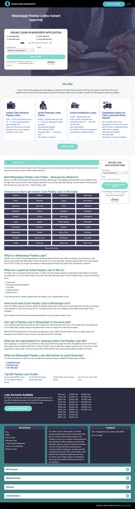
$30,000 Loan (86, 407)
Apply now (36, 57)
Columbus (63, 211)
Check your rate (18, 408)
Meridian (39, 201)
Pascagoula (87, 217)
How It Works (10, 438)
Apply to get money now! (115, 186)
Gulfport (40, 195)
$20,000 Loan (86, 402)
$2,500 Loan (73, 402)
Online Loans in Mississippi (108, 506)
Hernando (39, 227)
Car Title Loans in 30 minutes (38, 43)
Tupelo (63, 201)
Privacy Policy (109, 193)
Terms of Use (14, 63)
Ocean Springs (63, 222)
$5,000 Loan (73, 410)
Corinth (87, 227)
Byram (15, 243)
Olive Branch (87, 201)
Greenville (15, 206)
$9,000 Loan (85, 394)
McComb (87, 232)
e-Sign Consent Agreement (15, 443)
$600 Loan (62, 410)
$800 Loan (62, 415)
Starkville (15, 211)
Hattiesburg (87, 195)
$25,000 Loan (86, 405)
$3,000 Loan (73, 405)
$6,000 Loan (73, 412)
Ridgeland (87, 211)
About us (67, 427)
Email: (39, 47)
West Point (88, 243)
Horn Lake (39, 206)
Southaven (64, 195)
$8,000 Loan (73, 417)
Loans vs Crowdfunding (14, 446)
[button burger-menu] (129, 4)
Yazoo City (64, 243)
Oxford (39, 217)
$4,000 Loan (73, 407)
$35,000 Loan (86, 410)
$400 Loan (62, 405)
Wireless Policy (11, 449)
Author (7, 435)
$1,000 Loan (73, 394)
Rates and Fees (11, 441)
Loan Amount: (11, 47)
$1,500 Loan (73, 397)
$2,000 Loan (73, 399)
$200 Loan (62, 399)
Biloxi (16, 201)
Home (8, 162)
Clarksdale (88, 222)
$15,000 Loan (86, 399)
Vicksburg (63, 217)
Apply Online (114, 4)
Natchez (64, 227)
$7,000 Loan (73, 415)
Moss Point (63, 232)
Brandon (16, 217)
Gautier (39, 222)
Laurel (15, 222)
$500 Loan (62, 407)
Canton (39, 232)
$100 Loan (62, 397)
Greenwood (15, 232)
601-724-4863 (97, 435)
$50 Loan (61, 394)
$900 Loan (62, 417)
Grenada (16, 238)
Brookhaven (63, 238)
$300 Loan (62, 402)
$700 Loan (62, 412)
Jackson (16, 195)
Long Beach (15, 227)
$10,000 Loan (86, 397)
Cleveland (87, 238)
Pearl (64, 206)
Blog (7, 432)
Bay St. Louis (40, 238)
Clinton (39, 211)
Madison (87, 206)
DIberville (39, 243)
